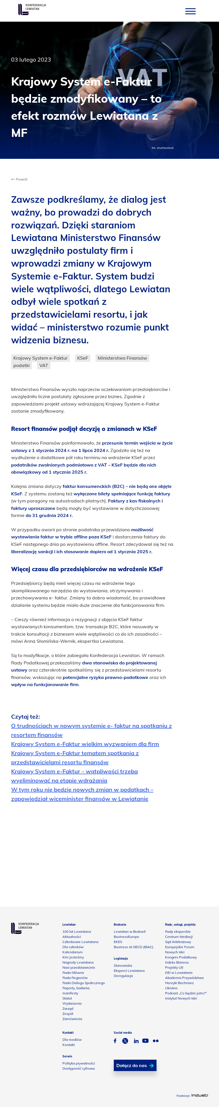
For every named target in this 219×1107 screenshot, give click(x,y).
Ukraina (171, 988)
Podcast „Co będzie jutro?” (186, 993)
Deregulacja (123, 976)
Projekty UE (174, 967)
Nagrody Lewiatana (78, 962)
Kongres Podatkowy (181, 957)
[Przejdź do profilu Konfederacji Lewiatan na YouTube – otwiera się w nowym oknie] (145, 1041)
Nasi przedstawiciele (78, 967)
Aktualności (71, 936)
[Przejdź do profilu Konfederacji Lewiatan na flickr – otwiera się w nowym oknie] (155, 1041)
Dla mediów (72, 1039)
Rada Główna (73, 972)
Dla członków (73, 947)
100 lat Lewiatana (76, 931)
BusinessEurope (126, 936)
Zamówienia (72, 1019)
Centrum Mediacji (179, 936)
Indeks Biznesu (177, 962)
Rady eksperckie (178, 931)
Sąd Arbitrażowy (178, 942)
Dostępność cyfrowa (78, 1068)
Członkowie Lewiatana (80, 942)
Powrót (21, 179)
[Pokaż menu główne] (190, 11)
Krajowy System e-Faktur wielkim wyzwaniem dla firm (85, 743)
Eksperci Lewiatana (129, 970)
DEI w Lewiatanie (179, 972)
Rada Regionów (75, 978)
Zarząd (67, 1008)
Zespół (67, 1013)
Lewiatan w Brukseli (130, 931)
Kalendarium (72, 952)
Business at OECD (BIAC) (133, 947)
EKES (118, 942)
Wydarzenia (72, 1003)
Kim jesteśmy (73, 957)
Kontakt (68, 1045)
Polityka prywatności (78, 1063)
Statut (67, 998)
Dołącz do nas (131, 1065)
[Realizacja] (200, 1096)
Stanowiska (123, 965)
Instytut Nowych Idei (181, 998)
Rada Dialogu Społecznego (83, 983)
